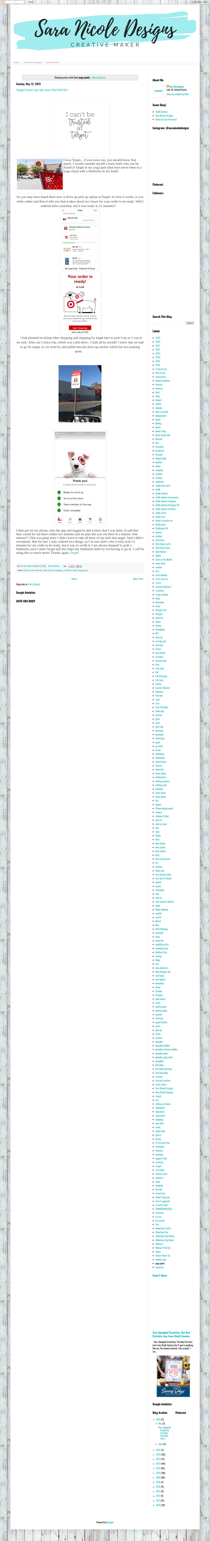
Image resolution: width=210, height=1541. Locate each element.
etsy (157, 664)
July (157, 828)
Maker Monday (161, 909)
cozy (157, 571)
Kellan (158, 835)
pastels (158, 1014)
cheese (158, 532)
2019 (157, 338)
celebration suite (162, 485)
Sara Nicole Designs (33, 62)
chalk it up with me (163, 520)
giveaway (159, 730)
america (159, 388)
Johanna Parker (162, 816)
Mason (158, 921)
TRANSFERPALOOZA (163, 1209)
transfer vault (161, 1205)
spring (158, 1139)
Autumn (158, 408)
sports (158, 1135)
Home (16, 62)
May (157, 925)
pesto (157, 1026)
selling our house (162, 1104)
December (159, 602)
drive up (26, 570)
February (159, 691)
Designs (158, 614)
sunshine (159, 1154)
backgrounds (161, 415)
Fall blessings (161, 676)
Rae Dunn (159, 1065)
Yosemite (159, 1267)
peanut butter (161, 1022)
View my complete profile (178, 94)
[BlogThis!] (72, 566)
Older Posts (138, 579)
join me (158, 820)
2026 (157, 365)
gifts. (157, 723)
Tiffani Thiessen (162, 1197)
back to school (161, 411)
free (157, 703)
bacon (157, 419)
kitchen (158, 866)
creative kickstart (163, 586)
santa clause (160, 1084)
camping (159, 470)
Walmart (159, 1244)
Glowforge (159, 738)
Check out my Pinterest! (166, 119)
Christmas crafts (163, 544)
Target (74, 553)
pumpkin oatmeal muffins (166, 1049)
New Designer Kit (163, 971)
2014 (158, 1491)
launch (158, 882)
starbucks (67, 570)
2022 (157, 349)
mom (32, 570)
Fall (156, 672)
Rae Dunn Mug (161, 1073)
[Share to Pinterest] (80, 566)
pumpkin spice (161, 1053)
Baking (158, 423)
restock (158, 1076)
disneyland (160, 629)
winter (158, 1251)
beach (158, 427)
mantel (158, 913)
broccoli (158, 454)
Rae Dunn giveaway (163, 1069)
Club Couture (161, 551)
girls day (159, 726)
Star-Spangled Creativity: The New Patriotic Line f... (164, 1433)
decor (157, 606)
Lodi (157, 894)
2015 (158, 1486)
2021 (157, 345)
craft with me (161, 579)
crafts (158, 583)
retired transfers (163, 1080)
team (157, 1181)
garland (158, 715)
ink (156, 800)
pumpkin (159, 1041)
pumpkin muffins (162, 1045)
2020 (157, 341)
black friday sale (162, 435)
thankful (159, 1185)
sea (156, 1100)
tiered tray (160, 1193)
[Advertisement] (173, 267)
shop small (160, 1115)
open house (160, 999)
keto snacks (160, 851)
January (158, 812)
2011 (158, 1500)
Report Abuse (160, 1275)
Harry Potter (161, 761)
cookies (158, 567)
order (45, 570)
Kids (157, 855)
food (157, 699)
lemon (158, 886)
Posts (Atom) (34, 584)
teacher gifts (161, 1174)
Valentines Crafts (163, 1228)
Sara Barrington (176, 86)
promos (158, 1038)
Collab (158, 555)
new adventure (161, 968)
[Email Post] (64, 565)
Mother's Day (161, 952)
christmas (160, 540)
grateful (159, 746)
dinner (158, 621)
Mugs (157, 960)
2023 (157, 353)
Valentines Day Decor (164, 1240)
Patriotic (159, 1018)
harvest (158, 765)
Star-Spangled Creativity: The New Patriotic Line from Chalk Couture (171, 1334)
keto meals (160, 847)
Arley (157, 396)
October (158, 991)
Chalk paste (160, 524)
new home (159, 975)
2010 (158, 1505)
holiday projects (162, 781)
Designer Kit (160, 610)
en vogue (159, 657)
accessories (160, 376)
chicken (158, 536)
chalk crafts (160, 513)
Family (158, 684)
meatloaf (159, 933)
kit (156, 862)
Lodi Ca (158, 898)
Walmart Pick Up (162, 1248)
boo (156, 443)
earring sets (160, 641)
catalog (158, 478)
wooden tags (160, 1259)
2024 (157, 357)
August (158, 400)
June (157, 831)
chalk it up (160, 516)
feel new (159, 695)
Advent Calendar (162, 380)
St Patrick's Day (162, 1143)
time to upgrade (162, 1201)
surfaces (159, 1162)
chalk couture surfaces (165, 509)
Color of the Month (163, 559)
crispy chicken (161, 594)
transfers (159, 1212)
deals (157, 598)
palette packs (161, 1010)
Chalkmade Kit (161, 528)
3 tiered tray (161, 369)
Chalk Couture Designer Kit (167, 505)
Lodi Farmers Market (164, 901)
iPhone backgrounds (164, 808)
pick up (51, 570)
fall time (159, 680)
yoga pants (83, 570)
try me (158, 1216)
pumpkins (159, 1061)
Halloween (159, 754)
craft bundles (161, 575)
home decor (160, 793)
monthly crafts (162, 944)
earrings (159, 645)
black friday (160, 431)
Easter (158, 649)
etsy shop (159, 668)
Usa (157, 1224)
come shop (160, 563)
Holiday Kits (160, 777)
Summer (159, 1150)
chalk (157, 489)
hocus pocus (160, 773)
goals (157, 742)
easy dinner (160, 653)
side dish (159, 1123)
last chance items (163, 874)
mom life (38, 570)
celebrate (159, 481)
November (159, 983)
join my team (161, 824)
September (160, 1107)
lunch (157, 905)
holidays (159, 789)
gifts (157, 719)
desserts (159, 618)
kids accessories (162, 859)
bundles (158, 462)
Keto (157, 839)
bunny (157, 466)
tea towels (160, 1170)
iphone (158, 804)
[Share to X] (75, 566)
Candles (158, 474)
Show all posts (99, 77)
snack (157, 1127)
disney (158, 625)
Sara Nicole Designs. (164, 1092)
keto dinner (160, 843)
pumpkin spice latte (164, 1057)
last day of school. (163, 878)
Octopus (159, 995)
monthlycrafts (161, 948)
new (157, 964)
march (158, 917)
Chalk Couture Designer (165, 501)
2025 (157, 361)
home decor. (160, 796)
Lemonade (159, 890)
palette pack (160, 1006)
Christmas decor (162, 548)
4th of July (160, 373)
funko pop (159, 711)
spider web (160, 1131)
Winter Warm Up (162, 1255)
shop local (159, 1111)
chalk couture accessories (166, 497)
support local (161, 1158)
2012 (158, 1496)
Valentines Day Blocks (164, 1236)
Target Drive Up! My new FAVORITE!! (42, 90)
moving (158, 956)
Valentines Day (161, 1232)
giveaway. (159, 734)
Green (158, 750)
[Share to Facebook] (77, 566)
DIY (156, 633)
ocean (157, 987)
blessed (158, 439)
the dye (158, 1189)
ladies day (159, 870)
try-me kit (160, 1220)
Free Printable (161, 707)
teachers (159, 1178)
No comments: (54, 565)
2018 (158, 1482)
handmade (160, 757)
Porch (158, 1034)
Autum (158, 404)
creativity (159, 590)
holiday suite (161, 785)
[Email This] (69, 566)
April (157, 392)
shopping (58, 570)
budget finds (160, 458)
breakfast (159, 450)
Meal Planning (161, 929)
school (158, 1096)
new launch (160, 979)
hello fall (159, 769)
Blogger (110, 1522)
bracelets (159, 446)
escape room (161, 660)
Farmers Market (162, 688)
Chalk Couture (52, 62)
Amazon (158, 384)
